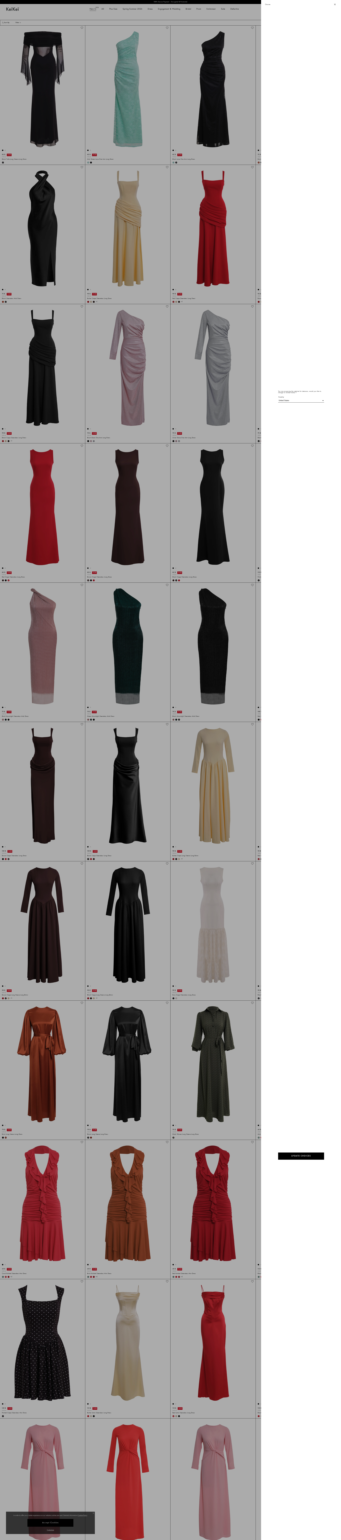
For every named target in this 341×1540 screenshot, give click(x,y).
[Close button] (335, 5)
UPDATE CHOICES (301, 1156)
